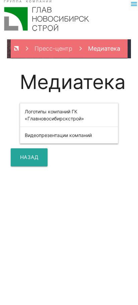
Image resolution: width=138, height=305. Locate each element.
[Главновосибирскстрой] (16, 48)
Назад (29, 157)
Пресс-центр (53, 48)
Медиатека (104, 48)
